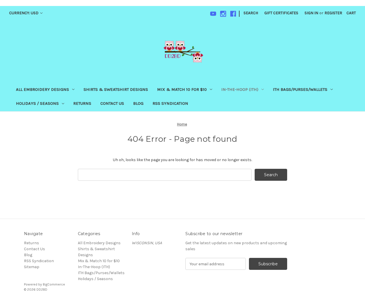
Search (251, 13)
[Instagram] (223, 14)
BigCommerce (54, 284)
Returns (82, 103)
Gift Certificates (281, 13)
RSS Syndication (170, 103)
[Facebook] (233, 14)
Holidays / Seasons (37, 103)
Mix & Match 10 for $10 (182, 89)
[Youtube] (213, 14)
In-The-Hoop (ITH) (239, 89)
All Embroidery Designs (42, 89)
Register (333, 13)
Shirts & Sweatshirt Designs (116, 89)
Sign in (311, 13)
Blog (138, 103)
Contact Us (112, 103)
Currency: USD (24, 13)
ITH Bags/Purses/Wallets (300, 89)
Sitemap (31, 266)
